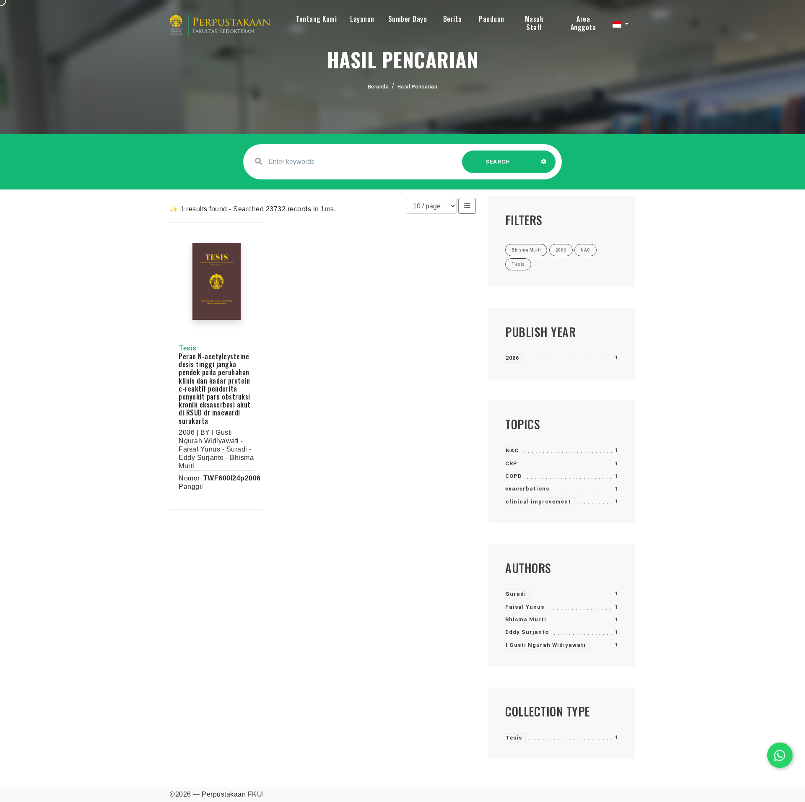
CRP (511, 463)
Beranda (378, 87)
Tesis (514, 738)
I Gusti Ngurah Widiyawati (546, 645)
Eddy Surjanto (527, 632)
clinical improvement (538, 501)
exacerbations (527, 488)
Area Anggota (583, 23)
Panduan (491, 19)
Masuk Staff (534, 23)
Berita (452, 19)
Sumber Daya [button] (407, 19)
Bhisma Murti (525, 619)
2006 (512, 358)
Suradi (516, 594)
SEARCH (498, 161)
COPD (513, 476)
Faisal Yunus (524, 607)
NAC (512, 450)
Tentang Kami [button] (316, 19)
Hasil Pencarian (417, 87)
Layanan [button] (362, 19)
